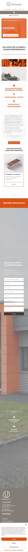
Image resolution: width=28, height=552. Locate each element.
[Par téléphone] (14, 417)
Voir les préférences (14, 547)
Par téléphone (14, 420)
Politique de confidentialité (18, 550)
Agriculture (5, 518)
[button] (26, 524)
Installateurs (15, 9)
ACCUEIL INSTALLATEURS (12, 20)
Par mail (14, 429)
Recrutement (21, 9)
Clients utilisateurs (7, 9)
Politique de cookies (8, 550)
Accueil (4, 20)
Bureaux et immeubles (8, 521)
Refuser (14, 543)
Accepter (14, 539)
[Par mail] (14, 426)
